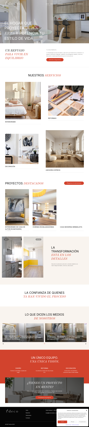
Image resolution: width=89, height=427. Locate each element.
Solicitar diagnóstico (55, 59)
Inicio (47, 4)
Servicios (60, 4)
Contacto (80, 4)
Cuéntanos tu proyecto (44, 397)
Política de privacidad (75, 424)
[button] (86, 410)
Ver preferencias (82, 421)
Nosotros (53, 4)
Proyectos (69, 4)
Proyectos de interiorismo (74, 183)
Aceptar (62, 421)
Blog (74, 4)
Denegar (72, 421)
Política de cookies (68, 424)
